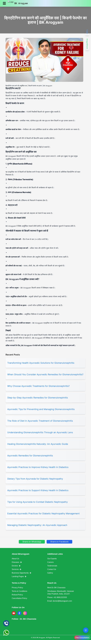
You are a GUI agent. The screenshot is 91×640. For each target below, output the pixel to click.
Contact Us (51, 569)
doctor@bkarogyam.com (62, 601)
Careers (50, 562)
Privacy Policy (17, 588)
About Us (15, 559)
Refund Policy (17, 595)
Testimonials (52, 566)
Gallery (50, 573)
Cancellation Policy (19, 598)
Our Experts (52, 559)
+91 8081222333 (60, 597)
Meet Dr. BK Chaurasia (56, 588)
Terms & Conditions (19, 591)
